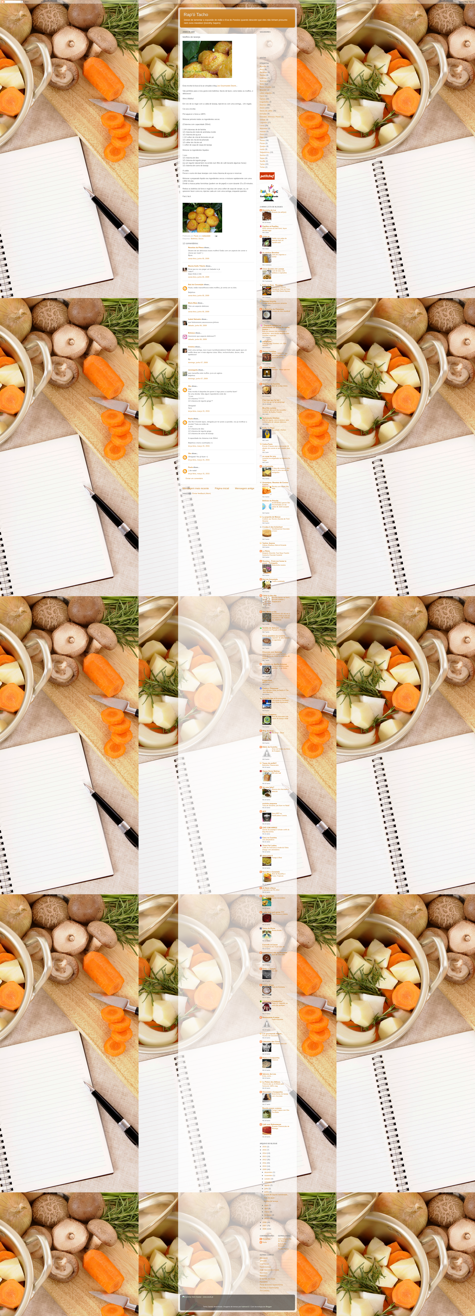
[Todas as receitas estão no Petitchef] (267, 179)
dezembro (268, 1172)
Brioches (263, 90)
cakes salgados (266, 93)
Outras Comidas (269, 351)
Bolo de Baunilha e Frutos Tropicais (278, 875)
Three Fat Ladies (269, 846)
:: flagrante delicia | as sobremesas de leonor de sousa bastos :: (275, 327)
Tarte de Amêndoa (278, 987)
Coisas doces (268, 985)
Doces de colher (266, 111)
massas (263, 131)
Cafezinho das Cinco (271, 1042)
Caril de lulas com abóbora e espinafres (279, 272)
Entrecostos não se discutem (274, 953)
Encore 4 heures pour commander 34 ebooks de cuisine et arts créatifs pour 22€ (276, 448)
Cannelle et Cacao (270, 945)
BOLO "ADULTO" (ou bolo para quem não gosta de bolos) (279, 355)
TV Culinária (264, 1291)
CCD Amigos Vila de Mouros (284, 1240)
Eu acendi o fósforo (279, 430)
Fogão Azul (267, 680)
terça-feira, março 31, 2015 (199, 411)
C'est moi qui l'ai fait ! (271, 400)
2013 (264, 1156)
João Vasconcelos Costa (269, 1270)
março (267, 1212)
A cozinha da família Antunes (274, 664)
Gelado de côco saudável (281, 311)
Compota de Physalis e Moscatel (274, 630)
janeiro (267, 1218)
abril (266, 1208)
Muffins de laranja (271, 1201)
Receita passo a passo (272, 1108)
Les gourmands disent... (272, 1034)
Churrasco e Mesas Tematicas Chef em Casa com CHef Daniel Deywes (281, 289)
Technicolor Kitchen (270, 418)
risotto (262, 149)
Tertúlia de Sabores (270, 628)
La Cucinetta (267, 466)
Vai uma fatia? (268, 787)
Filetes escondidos (278, 898)
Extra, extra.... (267, 1076)
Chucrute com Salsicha (272, 652)
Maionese (263, 128)
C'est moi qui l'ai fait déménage (273, 402)
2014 (264, 1153)
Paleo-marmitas (277, 1019)
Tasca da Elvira (268, 928)
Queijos (263, 146)
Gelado (262, 120)
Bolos (262, 84)
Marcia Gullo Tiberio (196, 266)
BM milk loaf (276, 773)
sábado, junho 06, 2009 (197, 325)
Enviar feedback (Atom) (201, 493)
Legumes (263, 122)
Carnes (262, 99)
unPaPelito (267, 341)
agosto (267, 1185)
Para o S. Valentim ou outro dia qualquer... (280, 1004)
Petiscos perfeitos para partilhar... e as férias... (280, 667)
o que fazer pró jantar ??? (273, 912)
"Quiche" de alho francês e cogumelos (281, 639)
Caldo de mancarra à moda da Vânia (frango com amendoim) (275, 849)
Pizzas (262, 143)
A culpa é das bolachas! (272, 527)
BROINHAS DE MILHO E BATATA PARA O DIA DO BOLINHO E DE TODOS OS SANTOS (281, 617)
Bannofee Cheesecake (270, 765)
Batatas (263, 75)
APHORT (263, 1261)
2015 (264, 1150)
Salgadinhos (264, 152)
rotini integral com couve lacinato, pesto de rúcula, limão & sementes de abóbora (276, 656)
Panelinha (264, 1282)
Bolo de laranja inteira (279, 386)
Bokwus (191, 333)
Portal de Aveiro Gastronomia (271, 1285)
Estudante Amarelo (282, 1245)
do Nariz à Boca (269, 888)
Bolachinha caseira (278, 565)
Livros (262, 125)
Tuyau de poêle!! (269, 763)
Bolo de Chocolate (278, 955)
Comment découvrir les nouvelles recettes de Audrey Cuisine (274, 411)
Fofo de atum (269, 1198)
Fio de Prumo (283, 1249)
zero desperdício (268, 840)
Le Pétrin (266, 551)
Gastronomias (265, 1267)
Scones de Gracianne (270, 1036)
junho (266, 1192)
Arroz (262, 69)
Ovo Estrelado (268, 896)
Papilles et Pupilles (270, 226)
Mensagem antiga (244, 488)
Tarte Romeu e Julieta (280, 914)
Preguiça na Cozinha (271, 384)
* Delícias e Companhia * (272, 1001)
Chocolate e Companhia (272, 1092)
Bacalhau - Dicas (278, 733)
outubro (267, 1179)
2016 (264, 1147)
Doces (201, 239)
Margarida (266, 1239)
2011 (264, 1163)
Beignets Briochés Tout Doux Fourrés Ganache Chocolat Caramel (275, 554)
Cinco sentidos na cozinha (273, 636)
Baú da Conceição (196, 284)
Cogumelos (264, 102)
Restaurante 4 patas (270, 1017)
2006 (264, 1229)
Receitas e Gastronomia (269, 1288)
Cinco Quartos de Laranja (273, 269)
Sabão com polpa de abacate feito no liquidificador (279, 240)
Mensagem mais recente (195, 488)
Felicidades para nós (279, 1044)
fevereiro (268, 1215)
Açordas (263, 66)
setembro (268, 1182)
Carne (262, 96)
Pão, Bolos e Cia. (269, 612)
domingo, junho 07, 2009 (198, 362)
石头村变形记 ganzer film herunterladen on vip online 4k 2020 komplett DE (281, 506)
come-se (266, 236)
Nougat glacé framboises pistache (274, 303)
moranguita (193, 370)
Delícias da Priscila (270, 501)
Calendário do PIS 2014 (270, 890)
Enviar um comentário (194, 478)
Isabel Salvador (194, 319)
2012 (264, 1160)
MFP (264, 811)
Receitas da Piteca (196, 247)
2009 (264, 1169)
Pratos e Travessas (270, 688)
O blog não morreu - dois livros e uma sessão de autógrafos (281, 470)
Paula (190, 419)
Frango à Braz (277, 858)
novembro (268, 1175)
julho (266, 1189)
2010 (264, 1166)
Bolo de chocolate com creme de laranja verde (280, 718)
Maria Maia (192, 303)
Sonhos (263, 155)
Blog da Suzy (267, 731)
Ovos (262, 134)
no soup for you (269, 456)
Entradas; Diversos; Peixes (270, 117)
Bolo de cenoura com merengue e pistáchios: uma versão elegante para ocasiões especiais (275, 333)
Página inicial (222, 488)
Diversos (263, 105)
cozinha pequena (269, 803)
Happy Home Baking (271, 771)
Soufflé (262, 161)
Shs (189, 386)
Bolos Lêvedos (265, 87)
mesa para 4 (267, 856)
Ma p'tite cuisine (269, 408)
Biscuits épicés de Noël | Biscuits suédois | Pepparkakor (281, 600)
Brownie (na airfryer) (279, 212)
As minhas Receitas (270, 253)
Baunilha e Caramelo (271, 872)
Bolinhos (194, 239)
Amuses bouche (269, 301)
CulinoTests (267, 444)
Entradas (263, 114)
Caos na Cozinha (269, 838)
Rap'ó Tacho (196, 14)
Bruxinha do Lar (269, 210)
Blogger (269, 1307)
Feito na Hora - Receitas (272, 285)
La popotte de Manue (271, 517)
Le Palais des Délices (271, 1082)
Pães (262, 137)
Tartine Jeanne (268, 543)
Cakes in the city (269, 595)
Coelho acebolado (278, 581)
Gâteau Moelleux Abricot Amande (274, 545)
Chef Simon (264, 1264)
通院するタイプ (268, 682)
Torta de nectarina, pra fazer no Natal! (275, 805)
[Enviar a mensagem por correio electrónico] (216, 236)
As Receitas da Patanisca (273, 309)
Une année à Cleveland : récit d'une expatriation (280, 701)
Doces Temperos (269, 714)
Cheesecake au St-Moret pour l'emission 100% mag (273, 1085)
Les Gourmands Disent (226, 86)
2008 (264, 1222)
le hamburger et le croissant (274, 698)
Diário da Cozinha (269, 747)
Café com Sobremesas (271, 1124)
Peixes (262, 140)
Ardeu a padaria (269, 969)
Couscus (275, 1060)
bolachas (263, 78)
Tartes (262, 164)
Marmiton (263, 1273)
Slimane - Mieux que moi (281, 369)
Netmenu (263, 1276)
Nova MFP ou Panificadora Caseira (279, 814)
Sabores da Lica (269, 1074)
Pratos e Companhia (270, 1058)
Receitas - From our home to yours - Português (274, 562)
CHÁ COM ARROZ (269, 828)
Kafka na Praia (268, 428)
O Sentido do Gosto (267, 1279)
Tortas (262, 167)
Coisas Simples (268, 368)
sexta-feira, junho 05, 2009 (198, 258)
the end (274, 971)
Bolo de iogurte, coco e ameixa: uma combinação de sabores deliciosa (275, 421)
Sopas (262, 158)
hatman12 (245, 1307)
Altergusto (264, 1258)
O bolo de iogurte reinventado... (276, 1195)
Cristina (191, 347)
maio (266, 1205)
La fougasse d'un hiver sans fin (273, 947)
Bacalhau (263, 72)
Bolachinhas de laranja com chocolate (280, 1095)
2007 (264, 1226)
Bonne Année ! (277, 930)
